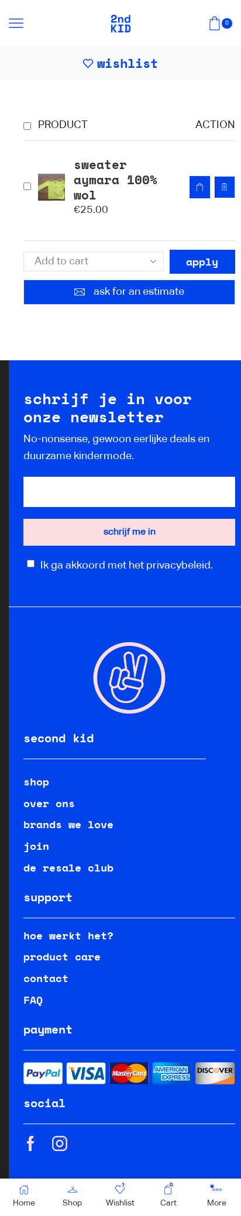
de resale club (68, 867)
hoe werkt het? (68, 935)
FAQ (33, 999)
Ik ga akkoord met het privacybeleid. (126, 565)
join (36, 845)
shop (36, 781)
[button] (199, 187)
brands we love (68, 824)
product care (62, 956)
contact (45, 978)
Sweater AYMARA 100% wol (115, 179)
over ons (49, 803)
